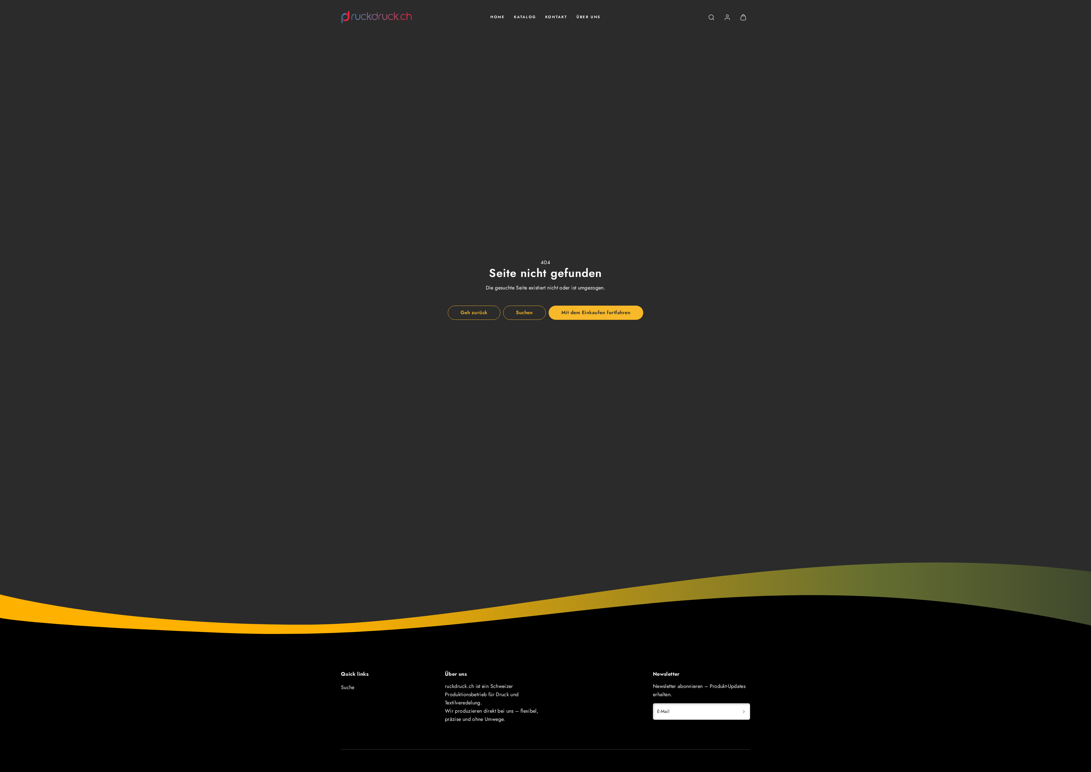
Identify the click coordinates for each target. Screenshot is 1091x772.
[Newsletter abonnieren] (744, 711)
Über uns (588, 17)
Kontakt (556, 17)
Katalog (525, 17)
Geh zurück (474, 312)
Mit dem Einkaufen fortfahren (595, 312)
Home (497, 17)
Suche (348, 687)
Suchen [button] (524, 312)
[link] (727, 17)
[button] (711, 17)
